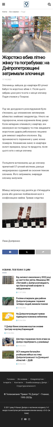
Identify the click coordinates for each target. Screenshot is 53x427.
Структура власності (26, 386)
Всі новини (14, 12)
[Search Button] (49, 4)
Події (23, 12)
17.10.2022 (6, 79)
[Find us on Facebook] (22, 419)
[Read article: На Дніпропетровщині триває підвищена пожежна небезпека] (8, 316)
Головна (11, 379)
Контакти (18, 382)
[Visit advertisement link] (26, 261)
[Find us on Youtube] (25, 419)
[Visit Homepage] (26, 4)
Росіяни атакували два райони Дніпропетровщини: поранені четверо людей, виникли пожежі (32, 301)
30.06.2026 (22, 308)
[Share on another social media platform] (43, 252)
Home (4, 12)
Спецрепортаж (37, 379)
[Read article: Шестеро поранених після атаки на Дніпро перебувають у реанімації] (8, 342)
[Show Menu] (3, 4)
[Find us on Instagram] (29, 419)
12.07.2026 (22, 292)
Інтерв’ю (7, 382)
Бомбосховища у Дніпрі (36, 382)
